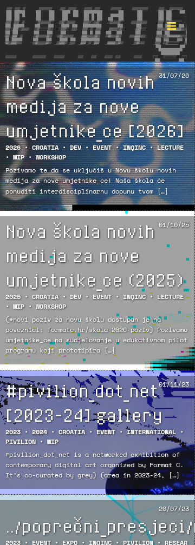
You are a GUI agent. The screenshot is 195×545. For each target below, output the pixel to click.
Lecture (170, 147)
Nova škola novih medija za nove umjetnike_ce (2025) (94, 255)
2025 (13, 296)
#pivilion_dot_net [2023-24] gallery (83, 402)
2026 (13, 147)
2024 (39, 431)
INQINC (134, 147)
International (151, 431)
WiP (18, 157)
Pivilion (20, 441)
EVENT (102, 147)
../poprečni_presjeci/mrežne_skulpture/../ (97, 525)
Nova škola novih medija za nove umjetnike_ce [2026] (94, 106)
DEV (75, 147)
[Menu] (171, 24)
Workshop (51, 157)
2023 (13, 431)
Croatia (45, 147)
